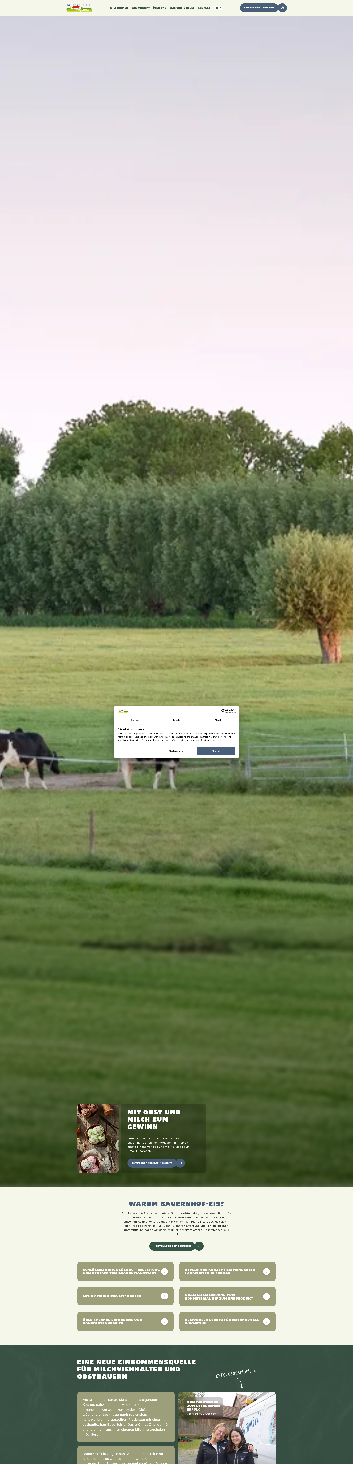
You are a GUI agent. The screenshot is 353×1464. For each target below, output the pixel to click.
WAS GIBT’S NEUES (182, 8)
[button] (219, 8)
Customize (174, 751)
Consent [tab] (135, 720)
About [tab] (218, 720)
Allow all (216, 751)
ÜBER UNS (159, 8)
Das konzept (141, 8)
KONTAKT (204, 8)
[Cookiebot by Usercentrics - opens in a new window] (223, 711)
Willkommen (119, 8)
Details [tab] (176, 720)
